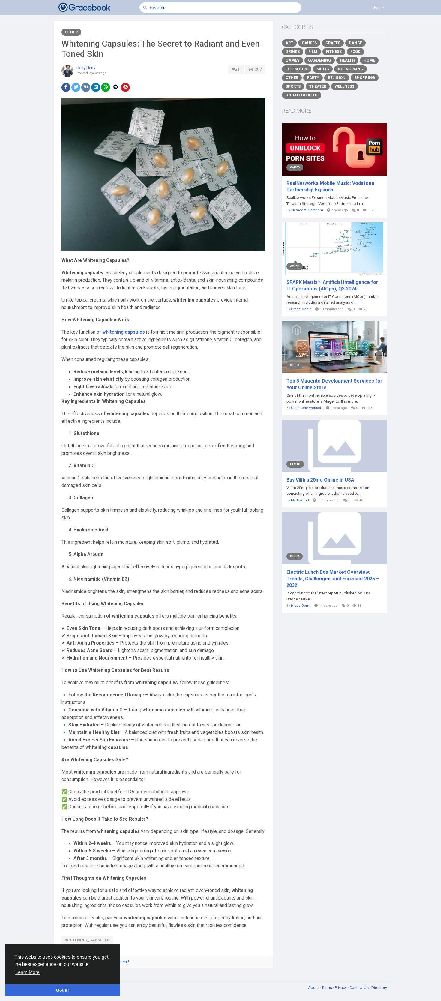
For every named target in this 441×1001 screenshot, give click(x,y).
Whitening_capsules (87, 940)
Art (289, 43)
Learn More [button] (27, 972)
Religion (337, 77)
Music (322, 69)
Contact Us (360, 987)
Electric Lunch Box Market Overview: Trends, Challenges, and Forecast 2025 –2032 (332, 578)
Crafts (333, 43)
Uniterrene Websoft (306, 408)
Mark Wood (300, 500)
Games (292, 60)
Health (347, 60)
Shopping (364, 77)
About (314, 987)
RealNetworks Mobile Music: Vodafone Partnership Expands (330, 186)
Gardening (319, 60)
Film (312, 51)
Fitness (334, 51)
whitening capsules (123, 332)
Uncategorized (302, 95)
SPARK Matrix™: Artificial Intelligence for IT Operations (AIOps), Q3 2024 (332, 285)
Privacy (341, 987)
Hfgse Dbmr (300, 606)
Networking (350, 69)
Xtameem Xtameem (307, 210)
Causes (309, 43)
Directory (379, 987)
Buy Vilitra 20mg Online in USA (320, 480)
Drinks (293, 51)
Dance (355, 43)
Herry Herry (85, 67)
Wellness (344, 86)
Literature (297, 69)
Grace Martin (301, 309)
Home (369, 60)
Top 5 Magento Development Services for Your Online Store (334, 384)
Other (71, 32)
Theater (317, 86)
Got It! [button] (62, 990)
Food (355, 51)
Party (313, 77)
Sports (293, 86)
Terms (327, 987)
